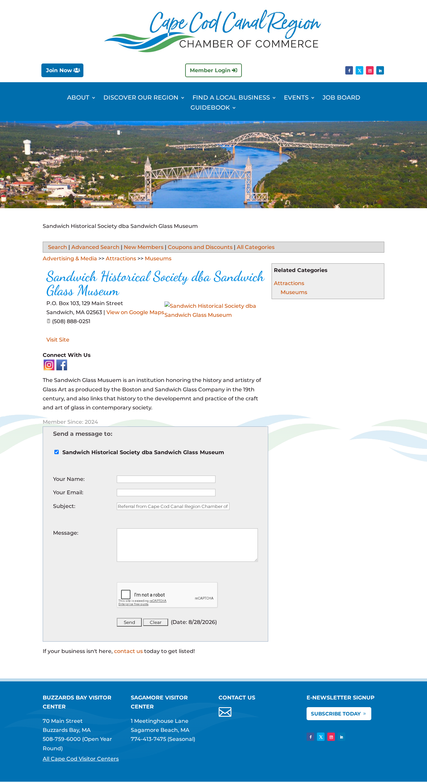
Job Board (341, 98)
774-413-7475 (148, 739)
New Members (143, 247)
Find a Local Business (231, 98)
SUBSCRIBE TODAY (336, 713)
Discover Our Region (140, 98)
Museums (294, 292)
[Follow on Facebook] (349, 70)
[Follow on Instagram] (370, 70)
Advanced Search (95, 247)
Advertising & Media (70, 258)
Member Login (210, 70)
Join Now (59, 70)
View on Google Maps (135, 312)
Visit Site (57, 340)
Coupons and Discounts (200, 247)
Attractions (289, 283)
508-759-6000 (62, 739)
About (78, 98)
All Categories (256, 247)
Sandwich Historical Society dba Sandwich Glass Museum (155, 283)
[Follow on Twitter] (359, 70)
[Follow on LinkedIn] (380, 70)
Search (57, 247)
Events (296, 98)
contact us (128, 651)
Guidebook (210, 108)
